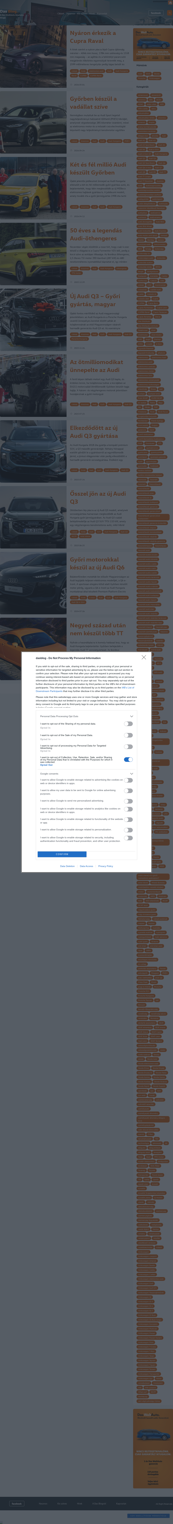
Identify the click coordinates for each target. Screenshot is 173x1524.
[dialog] (86, 762)
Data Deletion (67, 866)
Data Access (86, 866)
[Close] (145, 658)
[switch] (128, 723)
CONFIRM (62, 854)
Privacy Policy (105, 866)
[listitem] (86, 716)
